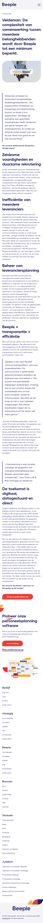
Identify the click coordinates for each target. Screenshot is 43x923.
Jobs (4, 697)
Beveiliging (6, 837)
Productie (5, 832)
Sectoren (5, 807)
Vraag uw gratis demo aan (18, 597)
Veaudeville (6, 918)
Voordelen (6, 722)
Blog (4, 786)
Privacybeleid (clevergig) (11, 879)
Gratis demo (6, 705)
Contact (5, 701)
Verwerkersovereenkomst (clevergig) (15, 883)
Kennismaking (12, 643)
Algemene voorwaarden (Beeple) (14, 867)
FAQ (3, 803)
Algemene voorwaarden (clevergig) (15, 871)
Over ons (5, 692)
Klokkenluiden (7, 895)
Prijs (3, 731)
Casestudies (6, 794)
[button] (38, 4)
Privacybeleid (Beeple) (10, 875)
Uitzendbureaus (8, 820)
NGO (4, 828)
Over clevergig (7, 718)
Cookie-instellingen (9, 887)
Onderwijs (6, 841)
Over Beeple (7, 752)
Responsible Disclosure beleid (13, 891)
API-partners (7, 735)
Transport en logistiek (10, 849)
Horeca (4, 845)
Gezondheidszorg (8, 853)
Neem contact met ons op (12, 649)
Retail (4, 824)
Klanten (5, 726)
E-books (5, 799)
